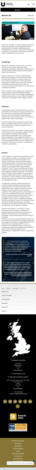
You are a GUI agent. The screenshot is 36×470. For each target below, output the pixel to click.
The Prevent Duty (18, 456)
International (6, 299)
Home (3, 288)
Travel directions (18, 370)
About (4, 311)
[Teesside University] (22, 337)
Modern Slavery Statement (18, 453)
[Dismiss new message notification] (34, 461)
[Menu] (33, 4)
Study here (5, 291)
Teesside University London (18, 377)
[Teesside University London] (26, 349)
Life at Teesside (7, 295)
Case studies (16, 288)
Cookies (18, 451)
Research (5, 307)
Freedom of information (18, 448)
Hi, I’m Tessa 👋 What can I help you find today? (20, 463)
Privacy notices (18, 443)
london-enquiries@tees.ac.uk (18, 393)
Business (17, 9)
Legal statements (18, 446)
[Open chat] (33, 467)
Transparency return (18, 458)
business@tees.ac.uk (19, 373)
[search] (28, 4)
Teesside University (7, 4)
